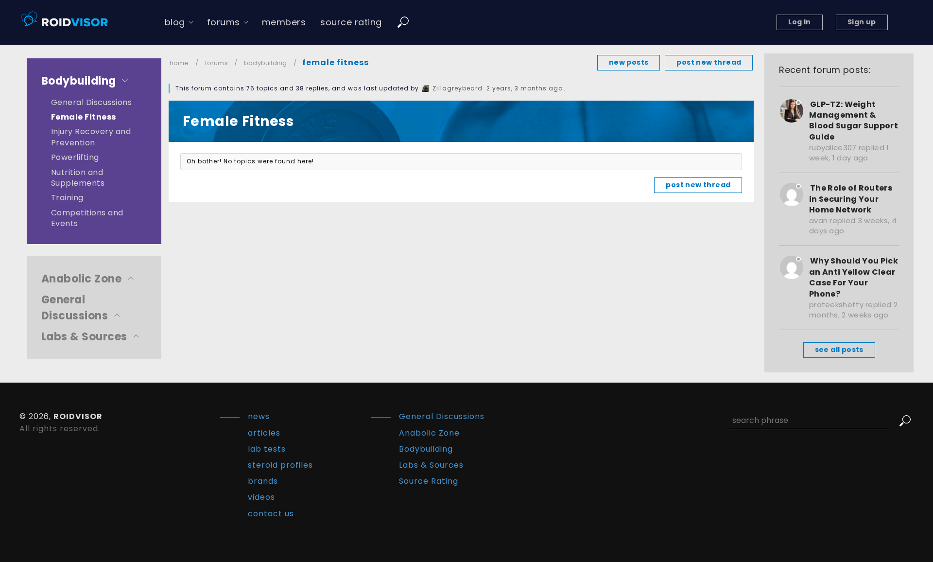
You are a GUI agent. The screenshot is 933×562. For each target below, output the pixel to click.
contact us (271, 513)
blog (175, 22)
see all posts (839, 349)
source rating (351, 22)
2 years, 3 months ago (524, 88)
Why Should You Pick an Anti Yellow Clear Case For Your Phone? (853, 277)
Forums (216, 63)
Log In (799, 22)
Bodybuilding (78, 80)
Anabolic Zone (81, 278)
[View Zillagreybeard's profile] (425, 88)
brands (263, 481)
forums (223, 22)
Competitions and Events (87, 218)
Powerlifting (75, 157)
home (179, 63)
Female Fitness (83, 117)
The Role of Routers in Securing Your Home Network (850, 198)
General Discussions (91, 102)
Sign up (861, 22)
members (284, 22)
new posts (629, 62)
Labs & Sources (84, 336)
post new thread (708, 62)
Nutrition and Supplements (77, 178)
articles (264, 433)
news (259, 416)
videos (261, 497)
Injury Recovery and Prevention (91, 137)
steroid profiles (280, 465)
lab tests (267, 449)
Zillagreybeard (457, 88)
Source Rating (428, 481)
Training (67, 197)
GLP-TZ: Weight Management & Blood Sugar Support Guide (853, 120)
